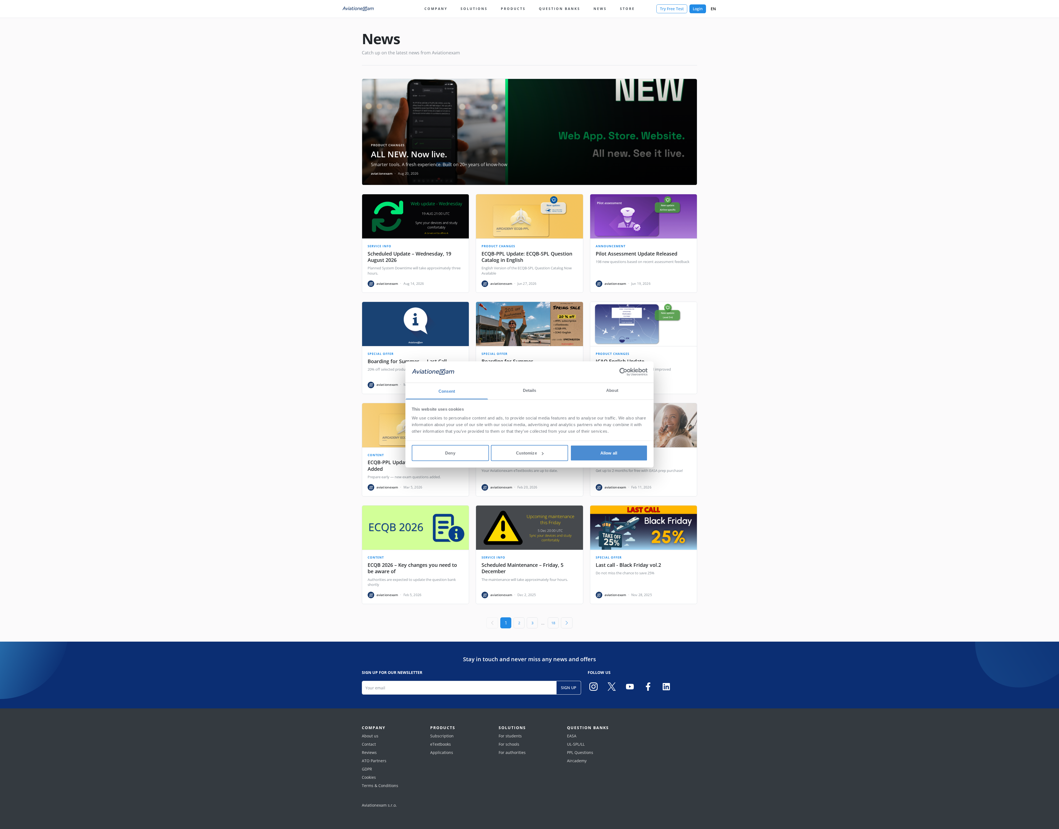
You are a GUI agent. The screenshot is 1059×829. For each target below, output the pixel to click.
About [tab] (612, 390)
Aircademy (577, 760)
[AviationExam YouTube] (630, 686)
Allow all (608, 453)
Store (627, 8)
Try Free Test (672, 8)
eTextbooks (440, 744)
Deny (450, 453)
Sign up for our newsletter (392, 672)
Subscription (442, 735)
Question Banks (559, 8)
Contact (369, 744)
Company (435, 8)
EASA (571, 735)
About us (370, 735)
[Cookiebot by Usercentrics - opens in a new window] (623, 372)
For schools (509, 744)
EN (713, 8)
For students (510, 735)
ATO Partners (374, 760)
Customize (526, 453)
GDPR (367, 769)
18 (553, 622)
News (600, 8)
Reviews (369, 752)
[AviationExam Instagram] (593, 686)
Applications (441, 752)
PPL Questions (580, 752)
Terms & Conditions (380, 785)
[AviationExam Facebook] (648, 686)
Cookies (369, 777)
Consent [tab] (446, 391)
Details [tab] (529, 390)
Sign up (568, 687)
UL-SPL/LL (576, 744)
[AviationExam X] (611, 686)
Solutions (474, 8)
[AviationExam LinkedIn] (666, 686)
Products (513, 8)
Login (698, 8)
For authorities (512, 752)
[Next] (567, 622)
